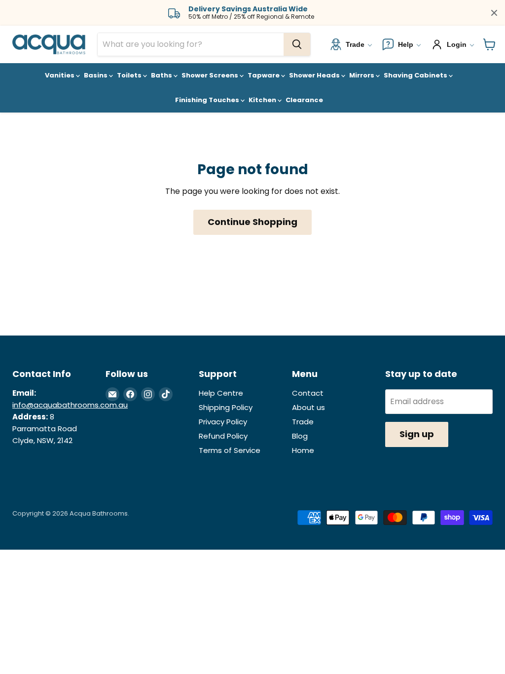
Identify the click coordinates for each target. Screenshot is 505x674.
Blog (300, 436)
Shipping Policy (225, 407)
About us (308, 407)
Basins (96, 75)
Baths (162, 75)
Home (303, 450)
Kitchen (263, 100)
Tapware (264, 75)
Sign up (416, 434)
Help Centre (221, 393)
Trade (303, 421)
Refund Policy (223, 436)
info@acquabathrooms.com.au (70, 405)
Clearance (304, 100)
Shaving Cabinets (416, 75)
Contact (308, 393)
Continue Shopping (252, 222)
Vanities (60, 75)
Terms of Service (229, 450)
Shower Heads (315, 75)
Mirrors (362, 75)
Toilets (130, 75)
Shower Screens (210, 75)
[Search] (297, 44)
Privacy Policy (223, 421)
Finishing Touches (208, 100)
